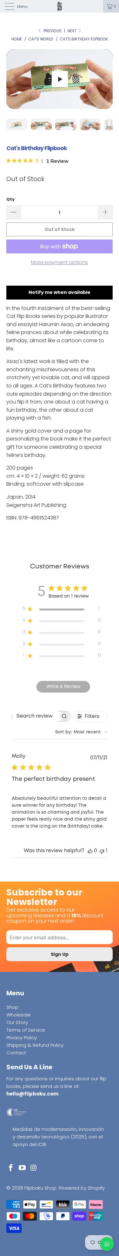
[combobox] (81, 732)
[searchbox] (35, 716)
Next (72, 30)
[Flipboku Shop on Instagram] (33, 1168)
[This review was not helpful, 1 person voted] (102, 850)
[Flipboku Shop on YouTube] (22, 1168)
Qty (10, 199)
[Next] (106, 79)
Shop (12, 1007)
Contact (16, 1052)
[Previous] (12, 79)
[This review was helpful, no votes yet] (90, 850)
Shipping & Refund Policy (34, 1045)
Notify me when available (59, 292)
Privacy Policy (21, 1037)
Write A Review (63, 687)
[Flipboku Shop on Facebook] (11, 1168)
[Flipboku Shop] (59, 6)
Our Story (17, 1022)
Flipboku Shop (40, 1188)
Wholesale (18, 1014)
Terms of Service (25, 1030)
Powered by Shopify (82, 1188)
